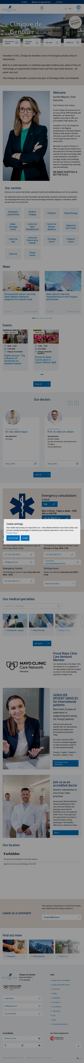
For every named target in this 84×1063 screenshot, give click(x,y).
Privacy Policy (11, 533)
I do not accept (13, 538)
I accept (25, 538)
